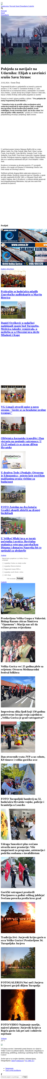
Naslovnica (5, 6)
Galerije (31, 6)
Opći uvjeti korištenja (13, 1070)
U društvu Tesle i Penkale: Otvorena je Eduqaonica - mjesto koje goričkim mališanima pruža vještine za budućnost (23, 477)
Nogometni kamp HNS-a (12, 569)
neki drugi (7, 575)
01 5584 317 (29, 1061)
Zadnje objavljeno (7, 269)
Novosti (12, 6)
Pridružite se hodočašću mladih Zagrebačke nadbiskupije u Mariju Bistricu (21, 294)
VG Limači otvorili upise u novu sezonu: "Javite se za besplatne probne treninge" (23, 409)
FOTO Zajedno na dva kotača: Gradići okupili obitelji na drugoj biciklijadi (20, 510)
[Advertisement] (23, 362)
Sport (18, 6)
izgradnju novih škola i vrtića (13, 572)
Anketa (3, 555)
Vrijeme (4, 1038)
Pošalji (20, 578)
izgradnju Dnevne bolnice (12, 566)
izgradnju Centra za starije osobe (15, 563)
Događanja (24, 6)
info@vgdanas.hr (17, 1061)
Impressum (9, 1068)
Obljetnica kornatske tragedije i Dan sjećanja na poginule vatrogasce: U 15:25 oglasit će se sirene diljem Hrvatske (22, 443)
